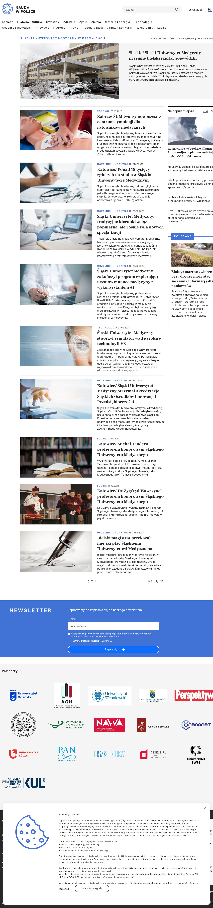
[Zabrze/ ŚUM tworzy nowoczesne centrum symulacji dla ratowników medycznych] (92, 132)
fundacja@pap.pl (154, 874)
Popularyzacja (93, 27)
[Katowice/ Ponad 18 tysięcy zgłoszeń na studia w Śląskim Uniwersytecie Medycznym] (92, 182)
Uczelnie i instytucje (114, 164)
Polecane (183, 236)
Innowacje (42, 27)
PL (209, 9)
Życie (83, 22)
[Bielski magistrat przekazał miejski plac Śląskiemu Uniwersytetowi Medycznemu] (92, 552)
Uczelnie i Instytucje (16, 27)
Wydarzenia (145, 27)
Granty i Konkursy (120, 27)
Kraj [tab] (205, 111)
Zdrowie (69, 22)
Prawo (74, 27)
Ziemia (96, 22)
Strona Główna (158, 38)
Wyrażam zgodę (92, 888)
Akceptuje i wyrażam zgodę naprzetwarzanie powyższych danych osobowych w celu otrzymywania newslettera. (111, 635)
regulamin (87, 633)
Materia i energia (117, 22)
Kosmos (7, 22)
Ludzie (161, 27)
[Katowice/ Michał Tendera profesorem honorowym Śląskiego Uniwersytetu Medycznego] (92, 457)
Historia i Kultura (29, 22)
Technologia (143, 22)
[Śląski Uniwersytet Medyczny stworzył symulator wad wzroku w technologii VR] (92, 349)
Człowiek (52, 22)
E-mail (72, 619)
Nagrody (59, 27)
